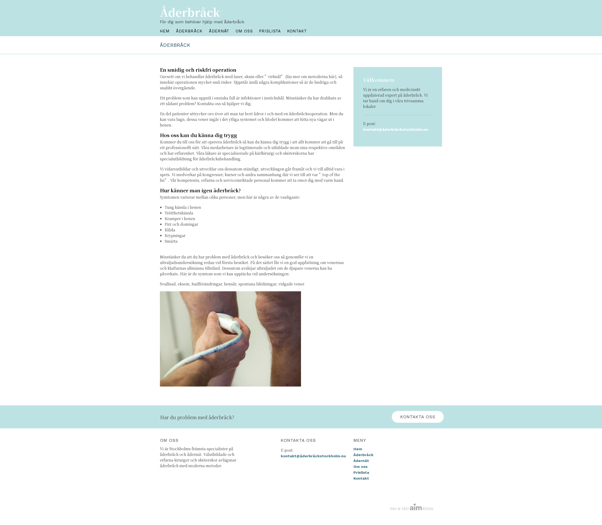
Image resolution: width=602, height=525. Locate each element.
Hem (165, 31)
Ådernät (219, 31)
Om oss (244, 31)
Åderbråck (189, 31)
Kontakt (297, 31)
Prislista (270, 31)
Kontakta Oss (417, 416)
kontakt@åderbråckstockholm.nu (395, 129)
